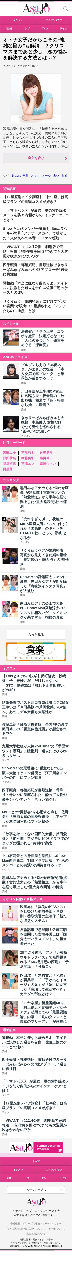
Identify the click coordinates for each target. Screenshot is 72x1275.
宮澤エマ (27, 463)
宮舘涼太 (27, 452)
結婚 (64, 175)
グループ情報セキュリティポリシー (42, 1223)
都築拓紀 (9, 463)
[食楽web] (36, 660)
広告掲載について (36, 1233)
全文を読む (36, 158)
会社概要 (15, 1223)
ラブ (27, 1178)
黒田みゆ (9, 452)
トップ (36, 1161)
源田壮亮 (9, 458)
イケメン (26, 436)
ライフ (63, 1178)
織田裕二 (46, 458)
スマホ (35, 175)
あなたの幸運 (19, 175)
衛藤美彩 (27, 458)
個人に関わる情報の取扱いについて (26, 1228)
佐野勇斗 (46, 452)
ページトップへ (36, 1189)
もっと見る (36, 634)
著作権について (56, 1228)
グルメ (45, 1178)
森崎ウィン (48, 463)
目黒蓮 (8, 469)
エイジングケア (54, 1169)
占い (56, 175)
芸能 (23, 349)
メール (46, 175)
